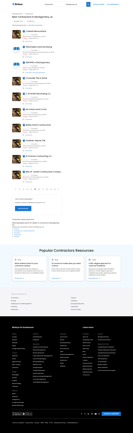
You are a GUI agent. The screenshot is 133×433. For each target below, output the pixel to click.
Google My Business (39, 370)
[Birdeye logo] (17, 4)
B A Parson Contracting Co (39, 156)
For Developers (102, 361)
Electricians (17, 235)
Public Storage (64, 357)
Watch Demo (87, 343)
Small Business (37, 337)
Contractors (28, 41)
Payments (15, 367)
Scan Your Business (103, 356)
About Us (85, 337)
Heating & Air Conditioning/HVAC (24, 231)
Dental (62, 340)
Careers (85, 360)
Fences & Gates (76, 309)
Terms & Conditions (18, 423)
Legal (61, 351)
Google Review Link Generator (107, 353)
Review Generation (38, 353)
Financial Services (65, 343)
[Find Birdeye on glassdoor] (99, 414)
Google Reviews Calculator (106, 347)
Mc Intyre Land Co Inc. (36, 109)
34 (31, 189)
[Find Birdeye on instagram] (92, 414)
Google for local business (40, 347)
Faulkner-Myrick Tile (35, 140)
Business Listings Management (42, 376)
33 (27, 189)
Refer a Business (103, 367)
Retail (61, 363)
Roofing (16, 229)
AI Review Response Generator (107, 350)
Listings (14, 337)
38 (47, 189)
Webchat (15, 356)
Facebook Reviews (38, 373)
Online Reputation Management (42, 356)
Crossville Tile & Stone (36, 78)
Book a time (86, 345)
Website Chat (37, 364)
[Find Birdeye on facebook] (81, 414)
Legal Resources (87, 372)
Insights (14, 380)
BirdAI (13, 393)
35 (35, 189)
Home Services (64, 348)
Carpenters (74, 307)
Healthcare (63, 345)
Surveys (14, 377)
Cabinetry (74, 301)
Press (84, 354)
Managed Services (103, 337)
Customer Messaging (39, 359)
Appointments (16, 361)
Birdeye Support (102, 364)
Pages (14, 345)
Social (14, 359)
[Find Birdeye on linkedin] (88, 414)
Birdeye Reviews (87, 366)
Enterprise (36, 340)
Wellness (63, 366)
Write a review (98, 4)
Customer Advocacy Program (107, 370)
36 (39, 189)
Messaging (15, 375)
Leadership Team (88, 340)
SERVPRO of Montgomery (38, 62)
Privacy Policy (29, 423)
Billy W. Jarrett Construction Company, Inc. (44, 172)
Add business (23, 208)
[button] (16, 189)
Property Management (67, 354)
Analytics (15, 396)
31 (19, 189)
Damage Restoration (39, 72)
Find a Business (102, 359)
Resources (86, 348)
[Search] (88, 4)
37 (43, 189)
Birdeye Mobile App (17, 405)
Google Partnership (18, 402)
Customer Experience (39, 379)
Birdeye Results (87, 369)
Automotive (63, 337)
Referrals (14, 343)
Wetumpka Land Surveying (39, 47)
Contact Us (86, 375)
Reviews (14, 340)
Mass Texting (16, 364)
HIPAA (46, 423)
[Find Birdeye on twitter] (85, 414)
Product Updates (88, 357)
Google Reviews (37, 367)
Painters (16, 237)
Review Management (39, 350)
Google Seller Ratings (18, 348)
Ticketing (15, 386)
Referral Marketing (38, 361)
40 (55, 189)
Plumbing (17, 233)
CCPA (51, 423)
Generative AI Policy (60, 423)
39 (51, 189)
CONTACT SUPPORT (111, 414)
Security (36, 423)
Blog (84, 351)
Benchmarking (16, 383)
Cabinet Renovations (36, 31)
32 (23, 189)
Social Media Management (41, 382)
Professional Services (104, 340)
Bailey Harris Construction (38, 125)
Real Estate (63, 360)
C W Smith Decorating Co (38, 94)
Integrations (16, 399)
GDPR (42, 423)
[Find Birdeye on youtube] (96, 414)
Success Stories (87, 363)
